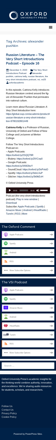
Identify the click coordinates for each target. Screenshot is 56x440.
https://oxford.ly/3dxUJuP (29, 173)
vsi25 (43, 79)
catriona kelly (20, 76)
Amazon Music (14, 210)
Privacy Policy (9, 413)
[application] (28, 190)
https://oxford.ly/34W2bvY (19, 166)
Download (11, 203)
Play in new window (26, 199)
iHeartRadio (39, 210)
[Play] (9, 190)
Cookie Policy (9, 417)
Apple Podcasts (26, 206)
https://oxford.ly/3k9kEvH (30, 176)
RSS (17, 213)
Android (27, 210)
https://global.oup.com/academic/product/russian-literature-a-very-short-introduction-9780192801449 (28, 117)
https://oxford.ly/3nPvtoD (35, 169)
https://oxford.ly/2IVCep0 (30, 158)
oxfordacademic (16, 82)
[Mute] (37, 190)
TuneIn (9, 213)
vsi (38, 79)
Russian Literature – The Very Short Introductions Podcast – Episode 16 (25, 59)
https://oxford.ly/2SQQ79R (19, 155)
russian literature (36, 76)
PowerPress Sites (33, 434)
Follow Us (7, 406)
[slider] (44, 190)
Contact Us (7, 410)
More (24, 213)
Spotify (40, 206)
